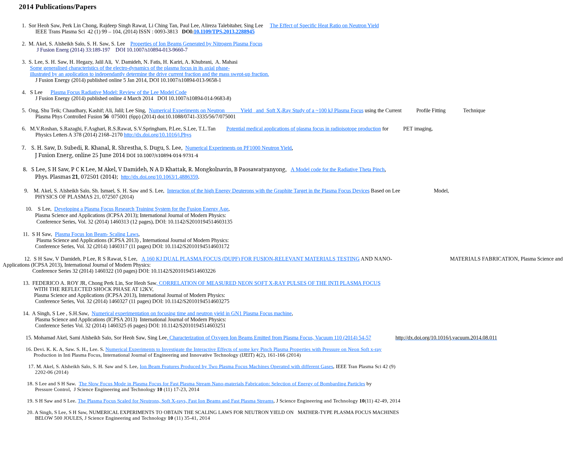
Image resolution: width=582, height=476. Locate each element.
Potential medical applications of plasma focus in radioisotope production (303, 128)
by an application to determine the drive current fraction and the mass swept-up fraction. (149, 74)
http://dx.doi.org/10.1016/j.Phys (157, 135)
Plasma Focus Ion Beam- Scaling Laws (96, 234)
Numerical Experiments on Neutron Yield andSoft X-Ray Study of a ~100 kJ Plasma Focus (256, 110)
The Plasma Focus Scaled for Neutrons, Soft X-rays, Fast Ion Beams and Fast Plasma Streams (175, 401)
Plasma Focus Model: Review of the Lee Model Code (119, 92)
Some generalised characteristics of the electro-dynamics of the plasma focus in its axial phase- (130, 68)
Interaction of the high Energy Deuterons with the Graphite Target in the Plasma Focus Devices (268, 191)
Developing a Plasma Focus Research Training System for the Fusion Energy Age (141, 209)
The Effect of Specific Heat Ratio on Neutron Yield (324, 25)
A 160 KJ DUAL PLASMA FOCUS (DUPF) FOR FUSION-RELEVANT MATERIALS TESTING (250, 259)
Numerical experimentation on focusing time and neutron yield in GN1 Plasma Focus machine (192, 313)
